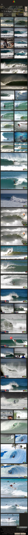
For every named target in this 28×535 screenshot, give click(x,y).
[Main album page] (14, 1)
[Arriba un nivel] (2, 11)
